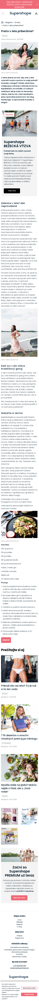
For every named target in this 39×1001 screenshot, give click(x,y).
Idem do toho (19, 897)
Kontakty (19, 954)
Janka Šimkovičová (8, 39)
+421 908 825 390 (19, 966)
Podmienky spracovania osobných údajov (19, 950)
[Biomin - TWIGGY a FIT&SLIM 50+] (9, 816)
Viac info (12, 190)
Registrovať (19, 938)
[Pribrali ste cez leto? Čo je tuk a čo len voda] (19, 668)
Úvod (19, 920)
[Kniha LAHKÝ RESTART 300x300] (9, 836)
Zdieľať (5, 640)
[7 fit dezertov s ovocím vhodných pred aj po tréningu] (19, 718)
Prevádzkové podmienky (20, 947)
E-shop (19, 927)
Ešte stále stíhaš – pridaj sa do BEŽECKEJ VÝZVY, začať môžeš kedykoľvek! (19, 4)
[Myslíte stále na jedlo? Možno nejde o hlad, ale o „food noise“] (19, 768)
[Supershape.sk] (20, 13)
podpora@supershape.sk (19, 968)
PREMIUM (19, 922)
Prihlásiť (36, 14)
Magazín (19, 924)
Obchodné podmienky (19, 952)
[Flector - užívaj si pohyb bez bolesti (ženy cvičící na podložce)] (29, 816)
